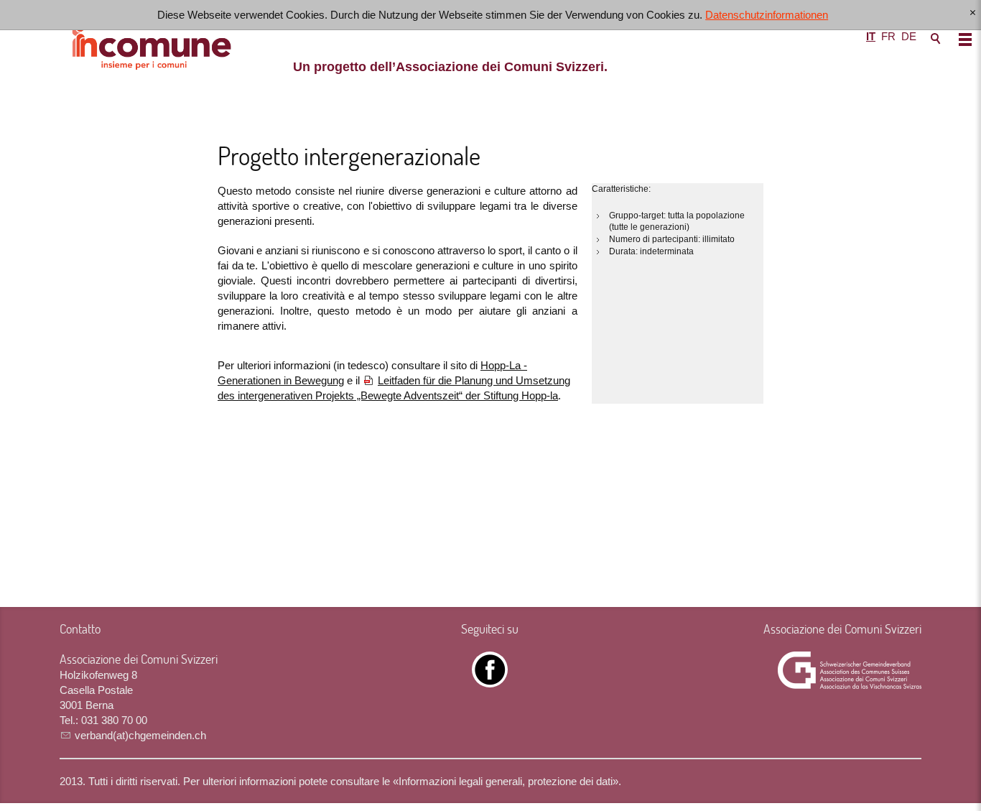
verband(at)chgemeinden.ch (140, 735)
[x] (972, 13)
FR (888, 36)
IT (870, 36)
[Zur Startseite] (490, 46)
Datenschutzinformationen (766, 15)
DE (908, 36)
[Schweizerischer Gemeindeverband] (849, 670)
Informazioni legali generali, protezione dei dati (506, 781)
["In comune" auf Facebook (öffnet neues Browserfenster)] (490, 680)
